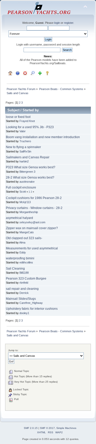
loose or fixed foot (18, 117)
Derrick (24, 292)
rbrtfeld (23, 282)
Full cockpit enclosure (21, 187)
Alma (22, 242)
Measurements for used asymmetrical (32, 248)
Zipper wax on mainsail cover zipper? (32, 228)
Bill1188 (24, 272)
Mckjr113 (25, 202)
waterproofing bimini (20, 258)
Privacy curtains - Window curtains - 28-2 (34, 208)
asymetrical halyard (19, 218)
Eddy (22, 252)
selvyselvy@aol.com (32, 222)
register (68, 22)
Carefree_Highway (31, 302)
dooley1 (24, 313)
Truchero (25, 141)
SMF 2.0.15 (31, 428)
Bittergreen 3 (27, 171)
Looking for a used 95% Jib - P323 (30, 127)
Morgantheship (28, 212)
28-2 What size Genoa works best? (30, 177)
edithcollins (26, 262)
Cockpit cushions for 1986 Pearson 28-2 (34, 198)
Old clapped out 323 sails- (24, 238)
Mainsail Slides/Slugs (21, 299)
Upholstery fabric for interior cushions (32, 308)
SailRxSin (25, 151)
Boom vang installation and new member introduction (43, 137)
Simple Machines (66, 428)
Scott (22, 191)
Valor (22, 131)
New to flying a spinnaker (23, 147)
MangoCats (26, 232)
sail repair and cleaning (22, 289)
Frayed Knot (27, 121)
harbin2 (24, 161)
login (57, 22)
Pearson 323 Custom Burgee (26, 278)
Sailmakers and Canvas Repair (27, 157)
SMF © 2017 (47, 428)
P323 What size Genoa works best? (30, 167)
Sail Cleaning (15, 268)
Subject (13, 110)
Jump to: (13, 350)
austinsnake (27, 181)
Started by (31, 110)
